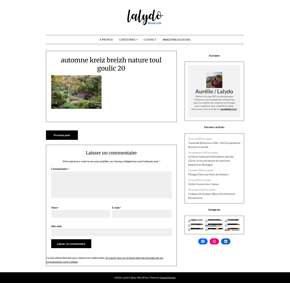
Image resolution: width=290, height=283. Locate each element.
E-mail (116, 207)
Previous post (62, 135)
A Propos (106, 39)
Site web (56, 226)
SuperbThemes (168, 277)
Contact (150, 39)
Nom (55, 207)
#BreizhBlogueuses (176, 39)
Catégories (127, 39)
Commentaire (60, 168)
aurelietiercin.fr (229, 109)
